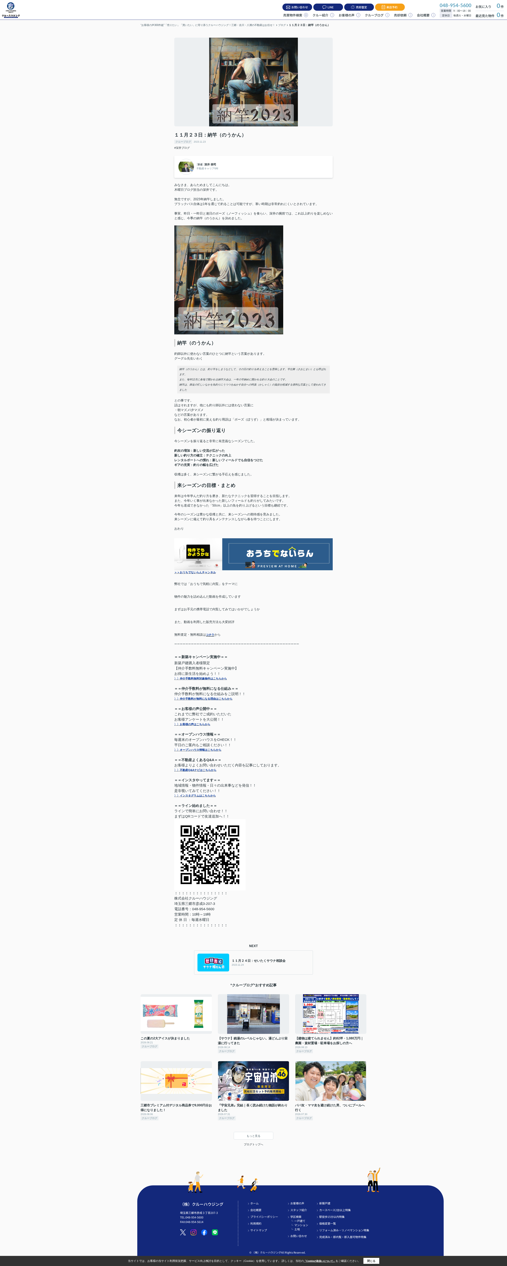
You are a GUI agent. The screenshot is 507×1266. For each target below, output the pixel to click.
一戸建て (299, 1221)
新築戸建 (324, 1203)
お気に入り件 (490, 6)
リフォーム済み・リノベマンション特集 (344, 1230)
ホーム (254, 1203)
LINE (331, 7)
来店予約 (391, 7)
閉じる (371, 1260)
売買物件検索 (292, 15)
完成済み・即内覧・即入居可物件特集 (342, 1237)
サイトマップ (258, 1230)
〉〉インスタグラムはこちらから (195, 795)
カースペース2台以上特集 (335, 1210)
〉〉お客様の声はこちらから (192, 724)
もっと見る (253, 1135)
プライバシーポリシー (264, 1217)
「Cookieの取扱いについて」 (319, 1261)
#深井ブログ (182, 147)
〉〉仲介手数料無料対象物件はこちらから (200, 678)
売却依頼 (400, 15)
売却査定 (361, 7)
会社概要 (423, 15)
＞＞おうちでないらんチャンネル (195, 572)
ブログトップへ (253, 1144)
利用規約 (255, 1223)
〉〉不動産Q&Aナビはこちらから (195, 770)
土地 (297, 1229)
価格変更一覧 (327, 1223)
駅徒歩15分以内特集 (332, 1217)
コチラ (210, 634)
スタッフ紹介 (298, 1210)
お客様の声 (347, 15)
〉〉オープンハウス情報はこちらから (197, 749)
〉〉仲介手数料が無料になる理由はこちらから (203, 698)
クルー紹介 (320, 15)
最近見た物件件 (490, 15)
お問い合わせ (299, 7)
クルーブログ (374, 15)
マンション (301, 1225)
